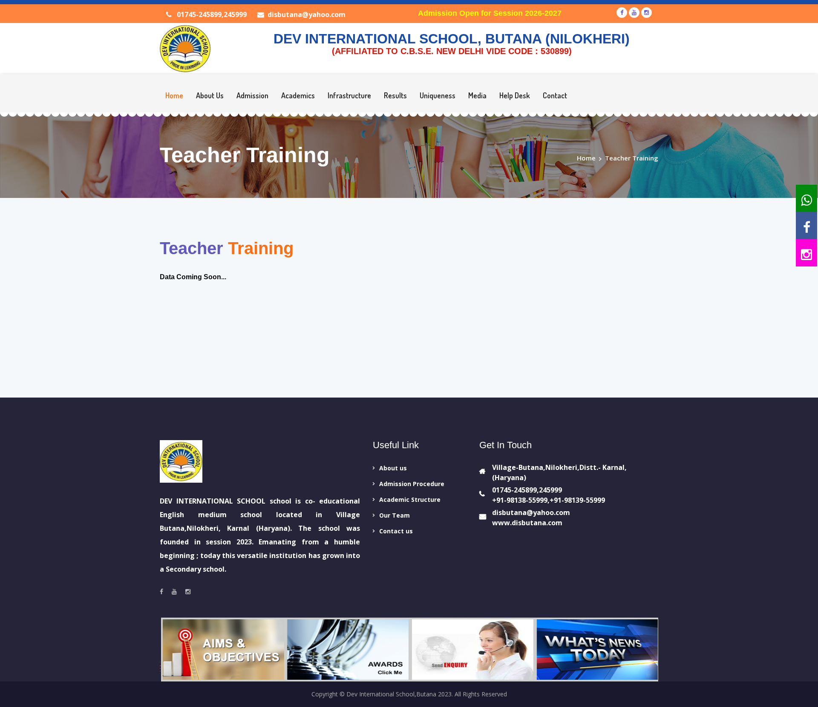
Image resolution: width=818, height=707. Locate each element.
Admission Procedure (411, 484)
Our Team (394, 515)
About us (393, 468)
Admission (252, 95)
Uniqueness (437, 95)
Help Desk (514, 95)
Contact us (396, 531)
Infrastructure (349, 95)
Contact (555, 95)
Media (477, 95)
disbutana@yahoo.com (307, 14)
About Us (210, 95)
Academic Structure (410, 499)
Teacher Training (631, 158)
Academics (298, 95)
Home (174, 95)
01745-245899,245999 (211, 14)
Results (395, 95)
